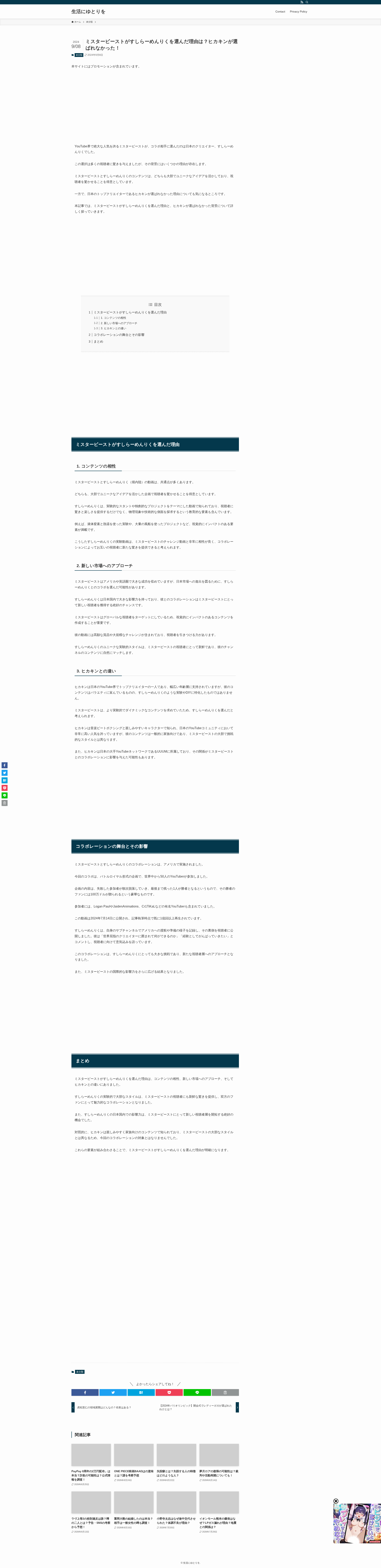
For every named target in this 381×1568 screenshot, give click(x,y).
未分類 (79, 55)
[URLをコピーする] (225, 1392)
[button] (85, 1392)
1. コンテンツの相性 (113, 317)
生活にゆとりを (88, 11)
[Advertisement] (155, 103)
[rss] (301, 2)
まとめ (98, 341)
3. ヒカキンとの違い (113, 328)
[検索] (307, 2)
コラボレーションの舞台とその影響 (119, 334)
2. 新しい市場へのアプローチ (119, 323)
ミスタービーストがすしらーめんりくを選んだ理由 (130, 312)
